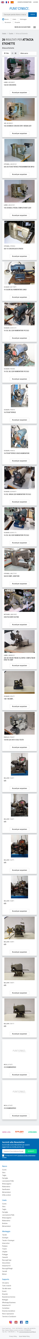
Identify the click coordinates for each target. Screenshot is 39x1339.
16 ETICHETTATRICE (10, 412)
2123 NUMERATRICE (10, 1067)
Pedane (4, 1246)
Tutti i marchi (6, 1286)
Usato (14, 19)
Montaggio (23, 19)
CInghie (4, 1252)
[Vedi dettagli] (19, 68)
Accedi (35, 2)
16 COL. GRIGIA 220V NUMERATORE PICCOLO (17, 494)
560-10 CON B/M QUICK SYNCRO (13, 249)
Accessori (7, 22)
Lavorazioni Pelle (8, 1181)
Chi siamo (5, 1283)
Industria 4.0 (6, 1266)
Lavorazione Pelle (8, 1215)
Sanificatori (6, 1189)
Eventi (4, 1291)
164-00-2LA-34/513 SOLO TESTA (14, 740)
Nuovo (6, 19)
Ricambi (17, 22)
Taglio (4, 1175)
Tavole (4, 1235)
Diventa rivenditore (25, 2)
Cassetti (5, 1257)
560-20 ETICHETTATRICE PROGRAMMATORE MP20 (19, 167)
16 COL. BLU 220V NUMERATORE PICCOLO (16, 330)
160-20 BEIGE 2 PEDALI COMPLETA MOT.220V (17, 208)
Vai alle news (6, 1288)
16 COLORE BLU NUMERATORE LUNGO (15, 289)
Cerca (32, 14)
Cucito (11, 33)
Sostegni (5, 1237)
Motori (4, 1274)
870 (5, 781)
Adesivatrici (6, 1186)
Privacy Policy (13, 1336)
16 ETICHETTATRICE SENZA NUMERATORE (16, 453)
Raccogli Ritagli (7, 1268)
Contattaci (5, 1308)
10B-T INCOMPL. (9, 699)
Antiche (4, 1223)
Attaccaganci (6, 1184)
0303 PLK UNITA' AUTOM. (11, 617)
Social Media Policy (24, 1336)
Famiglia (5, 1178)
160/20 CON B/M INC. (10, 85)
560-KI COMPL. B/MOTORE (12, 576)
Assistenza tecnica (8, 1297)
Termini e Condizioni (9, 1316)
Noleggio (5, 1300)
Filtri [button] (7, 53)
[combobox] (19, 14)
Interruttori (6, 1243)
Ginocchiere (6, 1263)
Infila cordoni (6, 1195)
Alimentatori (6, 1192)
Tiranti (4, 1249)
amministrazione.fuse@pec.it (27, 1332)
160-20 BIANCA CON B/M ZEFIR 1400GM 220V (17, 126)
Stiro (3, 1172)
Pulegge (5, 1254)
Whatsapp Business (9, 1302)
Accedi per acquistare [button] (19, 92)
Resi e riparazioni (8, 1314)
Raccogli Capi (6, 1260)
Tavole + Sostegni (8, 1240)
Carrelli (4, 1271)
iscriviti (31, 1151)
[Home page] (19, 8)
